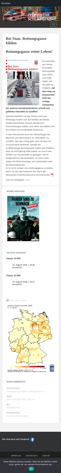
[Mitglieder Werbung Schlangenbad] (23, 218)
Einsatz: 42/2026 (14, 258)
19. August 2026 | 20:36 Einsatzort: (23, 266)
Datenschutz (32, 455)
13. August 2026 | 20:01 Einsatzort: (23, 283)
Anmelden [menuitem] (5, 3)
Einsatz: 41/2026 (14, 276)
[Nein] (57, 465)
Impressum (16, 455)
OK (31, 469)
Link (28, 179)
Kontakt (46, 455)
